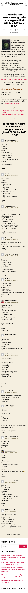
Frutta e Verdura (14, 11)
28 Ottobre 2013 (21, 30)
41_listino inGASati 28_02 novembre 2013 (14, 79)
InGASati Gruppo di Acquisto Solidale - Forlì (14, 3)
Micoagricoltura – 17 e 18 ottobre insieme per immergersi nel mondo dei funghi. (13, 557)
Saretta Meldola (10, 30)
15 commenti (15, 32)
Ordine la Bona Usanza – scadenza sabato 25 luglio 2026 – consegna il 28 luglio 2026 (13, 569)
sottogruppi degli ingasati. (12, 103)
